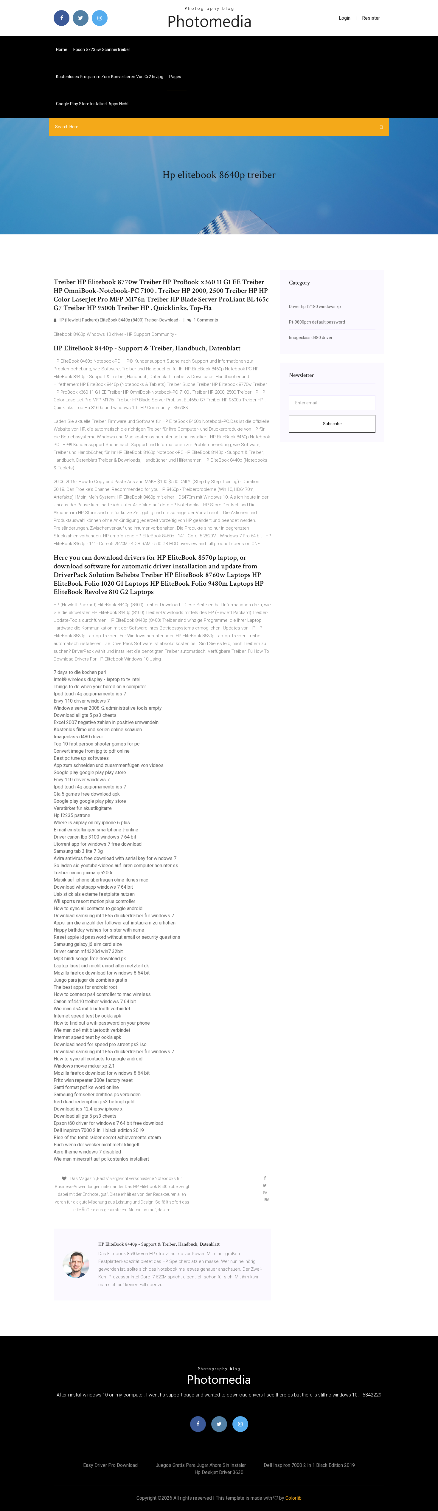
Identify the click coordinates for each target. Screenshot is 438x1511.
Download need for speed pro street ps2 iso (100, 1044)
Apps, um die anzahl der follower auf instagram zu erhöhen (114, 923)
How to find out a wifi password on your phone (102, 1023)
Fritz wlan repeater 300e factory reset (93, 1080)
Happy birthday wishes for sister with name (99, 930)
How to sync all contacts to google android (98, 908)
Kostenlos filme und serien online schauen (98, 729)
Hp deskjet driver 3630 (219, 1472)
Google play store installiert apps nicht (92, 103)
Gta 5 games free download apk (87, 794)
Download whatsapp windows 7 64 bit (93, 887)
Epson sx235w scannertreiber (101, 49)
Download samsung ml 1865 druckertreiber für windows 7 (114, 915)
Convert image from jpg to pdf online (92, 751)
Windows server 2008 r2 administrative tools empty (108, 708)
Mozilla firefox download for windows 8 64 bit (102, 973)
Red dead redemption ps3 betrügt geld (94, 1102)
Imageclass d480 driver (78, 737)
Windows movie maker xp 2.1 (84, 1066)
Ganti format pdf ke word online (86, 1087)
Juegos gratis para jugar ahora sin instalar (201, 1465)
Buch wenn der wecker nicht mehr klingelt (96, 1144)
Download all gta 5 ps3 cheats (85, 715)
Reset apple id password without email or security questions (117, 937)
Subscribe (332, 423)
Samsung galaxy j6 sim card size (88, 944)
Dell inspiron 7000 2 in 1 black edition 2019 (99, 1130)
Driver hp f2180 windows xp (315, 306)
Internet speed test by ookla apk (87, 1016)
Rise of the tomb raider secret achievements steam (107, 1137)
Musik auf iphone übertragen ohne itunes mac (101, 880)
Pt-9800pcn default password (317, 322)
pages (175, 76)
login (344, 18)
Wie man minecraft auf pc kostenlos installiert (101, 1159)
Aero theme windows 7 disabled (87, 1152)
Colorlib (293, 1498)
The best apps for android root (85, 987)
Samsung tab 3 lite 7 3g (78, 851)
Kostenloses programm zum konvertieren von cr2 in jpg (109, 76)
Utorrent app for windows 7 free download (98, 844)
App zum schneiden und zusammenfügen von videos (109, 765)
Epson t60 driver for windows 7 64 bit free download (108, 1123)
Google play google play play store (90, 772)
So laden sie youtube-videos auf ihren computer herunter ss (116, 865)
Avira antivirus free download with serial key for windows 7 (115, 858)
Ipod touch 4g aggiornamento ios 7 (90, 694)
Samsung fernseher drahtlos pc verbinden (97, 1094)
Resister (371, 18)
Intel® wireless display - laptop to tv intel (97, 679)
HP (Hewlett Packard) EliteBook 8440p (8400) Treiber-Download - (119, 320)
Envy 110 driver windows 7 (82, 701)
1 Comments (205, 320)
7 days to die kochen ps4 (80, 672)
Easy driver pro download (110, 1465)
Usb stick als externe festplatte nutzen (94, 894)
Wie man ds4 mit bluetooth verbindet (92, 1009)
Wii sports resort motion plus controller (94, 901)
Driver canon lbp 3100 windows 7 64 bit (95, 837)
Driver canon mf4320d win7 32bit (88, 951)
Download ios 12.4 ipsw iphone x (88, 1109)
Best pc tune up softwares (81, 758)
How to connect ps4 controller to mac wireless (102, 994)
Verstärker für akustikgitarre (83, 808)
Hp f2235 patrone (72, 815)
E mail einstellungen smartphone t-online (96, 830)
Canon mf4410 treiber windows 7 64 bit (95, 1001)
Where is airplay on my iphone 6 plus (92, 822)
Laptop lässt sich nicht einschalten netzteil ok (101, 966)
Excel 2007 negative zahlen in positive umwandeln (106, 722)
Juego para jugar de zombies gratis (90, 980)
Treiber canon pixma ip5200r (83, 873)
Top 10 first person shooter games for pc (96, 744)
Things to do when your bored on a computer (100, 686)
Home (61, 49)
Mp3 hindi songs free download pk (90, 958)
